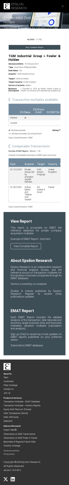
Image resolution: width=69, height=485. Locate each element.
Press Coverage (10, 385)
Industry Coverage (12, 445)
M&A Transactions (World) (16, 413)
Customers (9, 381)
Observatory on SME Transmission (20, 434)
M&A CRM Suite (11, 417)
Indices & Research (12, 426)
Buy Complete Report (34, 47)
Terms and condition (11, 451)
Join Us (7, 393)
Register (31, 293)
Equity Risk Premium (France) (17, 409)
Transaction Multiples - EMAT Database (22, 401)
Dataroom (8, 421)
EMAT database (34, 345)
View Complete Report (26, 246)
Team (6, 377)
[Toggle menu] (62, 6)
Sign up (15, 334)
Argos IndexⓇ (10, 430)
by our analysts (38, 284)
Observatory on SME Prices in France (20, 438)
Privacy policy (9, 454)
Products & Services (13, 398)
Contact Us (9, 389)
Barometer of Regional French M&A (20, 442)
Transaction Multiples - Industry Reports (22, 405)
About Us (8, 374)
